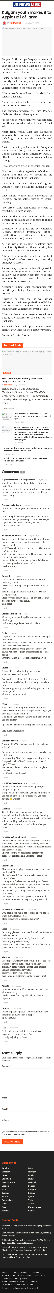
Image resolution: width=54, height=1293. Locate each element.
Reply (6, 499)
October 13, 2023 (32, 23)
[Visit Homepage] (27, 4)
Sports (31, 1196)
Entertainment (8, 1182)
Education (6, 1179)
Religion (32, 1189)
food (4, 1189)
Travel (31, 1203)
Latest (31, 1168)
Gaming (5, 1193)
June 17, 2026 (9, 464)
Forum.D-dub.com (10, 741)
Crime (4, 1175)
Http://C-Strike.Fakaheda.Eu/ (14, 535)
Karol (4, 929)
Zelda (4, 633)
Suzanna (6, 809)
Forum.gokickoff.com (11, 505)
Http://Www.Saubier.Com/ (13, 909)
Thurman (6, 957)
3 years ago (43, 480)
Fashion (5, 1186)
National (32, 1182)
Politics (31, 1186)
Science (31, 1193)
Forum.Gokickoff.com (11, 614)
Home (4, 1273)
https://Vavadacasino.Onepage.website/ (18, 480)
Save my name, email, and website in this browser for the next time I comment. (27, 1133)
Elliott (4, 704)
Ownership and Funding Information (17, 1284)
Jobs (4, 1207)
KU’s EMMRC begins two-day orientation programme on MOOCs (22, 380)
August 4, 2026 (19, 422)
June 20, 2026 (19, 443)
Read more (10, 407)
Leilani (5, 668)
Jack (4, 1028)
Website (5, 1120)
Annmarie (6, 576)
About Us (39, 1276)
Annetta (5, 986)
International (8, 1200)
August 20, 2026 (19, 385)
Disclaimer (33, 1281)
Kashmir (7, 373)
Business (6, 1172)
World (31, 1211)
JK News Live (15, 23)
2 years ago (35, 783)
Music (31, 1179)
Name (5, 1098)
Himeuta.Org (7, 866)
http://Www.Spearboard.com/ (14, 783)
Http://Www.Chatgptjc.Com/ (14, 837)
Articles (5, 1168)
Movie (31, 1175)
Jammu (5, 1203)
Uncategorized (34, 1207)
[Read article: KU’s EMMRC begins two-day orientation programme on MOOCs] (27, 362)
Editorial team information (13, 1281)
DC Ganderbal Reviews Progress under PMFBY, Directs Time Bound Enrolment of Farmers (32, 416)
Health (5, 1196)
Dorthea (5, 1008)
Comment (7, 1066)
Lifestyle (32, 1172)
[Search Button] (51, 4)
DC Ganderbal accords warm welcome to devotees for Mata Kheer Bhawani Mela (28, 449)
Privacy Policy (21, 1279)
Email (5, 1109)
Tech (30, 1200)
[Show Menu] (3, 4)
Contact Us (6, 1279)
